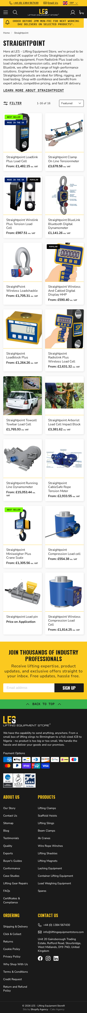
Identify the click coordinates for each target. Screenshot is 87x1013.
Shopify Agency (39, 1009)
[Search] (17, 12)
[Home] (43, 12)
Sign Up (69, 688)
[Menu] (8, 12)
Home (6, 32)
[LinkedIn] (56, 958)
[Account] (72, 12)
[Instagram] (48, 958)
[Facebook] (40, 958)
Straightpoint (21, 32)
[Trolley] (81, 12)
